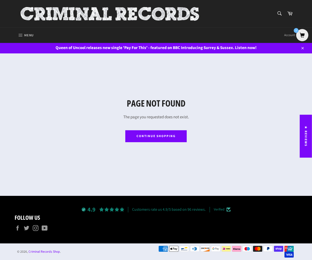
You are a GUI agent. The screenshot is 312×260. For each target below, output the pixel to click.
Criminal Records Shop (44, 251)
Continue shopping (156, 136)
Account (289, 35)
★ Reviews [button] (306, 136)
